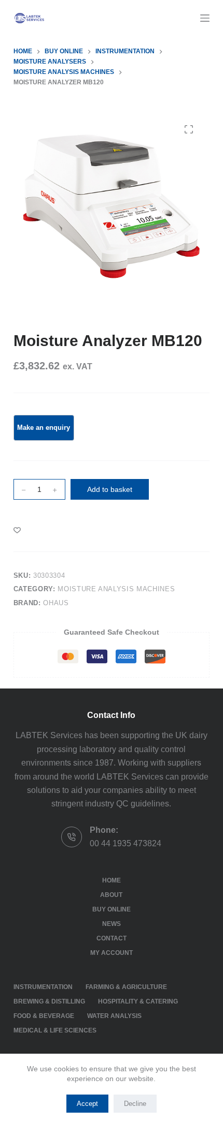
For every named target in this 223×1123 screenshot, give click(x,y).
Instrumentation (43, 987)
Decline (135, 1103)
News (111, 923)
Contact (111, 938)
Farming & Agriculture (126, 987)
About (111, 895)
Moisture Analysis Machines (116, 589)
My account (111, 952)
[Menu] (205, 18)
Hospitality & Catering (138, 1001)
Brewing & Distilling (49, 1001)
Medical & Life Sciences (54, 1030)
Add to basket (109, 489)
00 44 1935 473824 (125, 843)
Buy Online (111, 909)
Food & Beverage (43, 1016)
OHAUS (55, 603)
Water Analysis (114, 1016)
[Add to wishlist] (17, 529)
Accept (87, 1103)
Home (111, 880)
